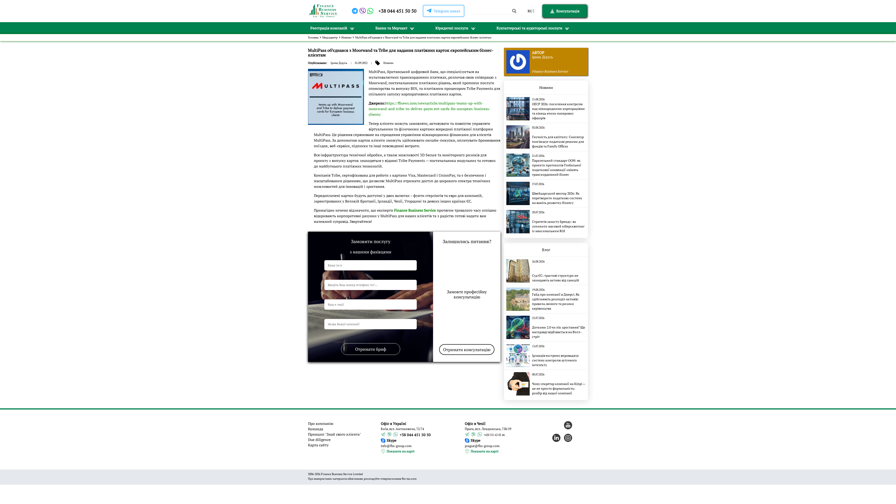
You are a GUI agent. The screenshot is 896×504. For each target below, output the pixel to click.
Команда (315, 428)
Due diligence (319, 439)
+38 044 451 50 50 (397, 11)
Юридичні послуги (451, 28)
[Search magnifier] (514, 11)
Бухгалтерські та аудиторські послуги (529, 28)
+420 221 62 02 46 (494, 435)
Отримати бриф (370, 349)
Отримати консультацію (466, 349)
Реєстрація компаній (328, 28)
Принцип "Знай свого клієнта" (334, 434)
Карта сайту (318, 445)
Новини (346, 37)
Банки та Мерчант (391, 28)
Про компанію (320, 423)
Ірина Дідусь (339, 63)
